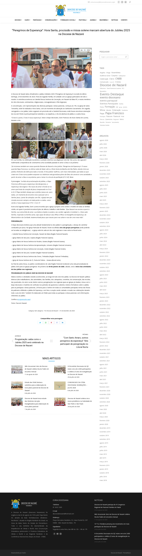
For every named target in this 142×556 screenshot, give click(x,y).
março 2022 (104, 338)
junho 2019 (103, 450)
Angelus (102, 73)
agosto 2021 (104, 364)
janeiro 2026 (104, 166)
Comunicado (104, 82)
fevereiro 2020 (104, 420)
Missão (108, 110)
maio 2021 (103, 376)
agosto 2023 (104, 275)
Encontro (103, 91)
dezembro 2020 (105, 391)
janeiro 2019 (104, 469)
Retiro (122, 119)
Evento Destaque (112, 94)
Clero (111, 78)
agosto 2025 (104, 185)
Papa (102, 113)
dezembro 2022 (105, 305)
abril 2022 (103, 335)
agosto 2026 (104, 140)
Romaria (108, 122)
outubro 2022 (104, 312)
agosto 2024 (104, 230)
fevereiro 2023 (104, 297)
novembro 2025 (105, 174)
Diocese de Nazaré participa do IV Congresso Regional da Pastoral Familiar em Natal (109, 506)
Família (121, 104)
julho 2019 (103, 447)
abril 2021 (103, 379)
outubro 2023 (104, 267)
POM (122, 116)
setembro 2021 (105, 361)
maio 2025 (103, 196)
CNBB (118, 78)
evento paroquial (108, 100)
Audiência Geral (105, 76)
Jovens (125, 107)
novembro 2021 (105, 353)
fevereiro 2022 (104, 342)
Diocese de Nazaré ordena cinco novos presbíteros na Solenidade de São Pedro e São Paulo (80, 401)
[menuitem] (18, 20)
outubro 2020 (104, 398)
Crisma (118, 82)
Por (51, 311)
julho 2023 (103, 279)
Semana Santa (104, 125)
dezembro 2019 (105, 428)
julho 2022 (103, 323)
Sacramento (115, 122)
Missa (102, 110)
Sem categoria (17, 50)
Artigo (108, 73)
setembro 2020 (105, 402)
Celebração (104, 79)
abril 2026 (103, 155)
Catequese (122, 76)
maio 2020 (103, 409)
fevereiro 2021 (104, 387)
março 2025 (104, 204)
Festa (102, 107)
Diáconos (103, 88)
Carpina (114, 75)
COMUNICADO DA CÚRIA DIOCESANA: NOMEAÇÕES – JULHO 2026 (77, 385)
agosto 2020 (104, 406)
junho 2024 (103, 237)
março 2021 (104, 383)
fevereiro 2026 (104, 163)
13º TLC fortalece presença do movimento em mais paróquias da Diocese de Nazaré (111, 525)
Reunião (102, 122)
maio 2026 (103, 151)
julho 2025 (103, 189)
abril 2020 (103, 413)
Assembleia (115, 72)
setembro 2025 (105, 181)
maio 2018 (103, 480)
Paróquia (102, 116)
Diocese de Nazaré (113, 85)
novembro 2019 (105, 432)
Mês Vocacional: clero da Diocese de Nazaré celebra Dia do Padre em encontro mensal (37, 369)
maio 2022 (103, 331)
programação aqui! (24, 299)
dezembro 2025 (105, 170)
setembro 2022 (105, 316)
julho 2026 (103, 144)
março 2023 (104, 293)
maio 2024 (103, 241)
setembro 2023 (105, 271)
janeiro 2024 (104, 256)
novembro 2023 (105, 264)
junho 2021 (103, 372)
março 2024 (104, 249)
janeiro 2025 (104, 211)
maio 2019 (103, 454)
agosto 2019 (104, 443)
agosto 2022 (104, 320)
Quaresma (108, 119)
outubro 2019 (104, 435)
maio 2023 (103, 286)
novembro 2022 (105, 308)
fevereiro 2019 (104, 465)
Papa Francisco (114, 113)
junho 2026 (103, 148)
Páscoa (102, 119)
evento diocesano (110, 97)
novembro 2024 (105, 219)
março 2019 (104, 462)
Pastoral (116, 116)
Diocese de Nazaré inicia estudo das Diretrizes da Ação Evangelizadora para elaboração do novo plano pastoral (37, 402)
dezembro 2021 (105, 349)
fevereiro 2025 (104, 208)
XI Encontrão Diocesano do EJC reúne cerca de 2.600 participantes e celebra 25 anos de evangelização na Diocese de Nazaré (80, 370)
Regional (116, 119)
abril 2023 (103, 290)
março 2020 (104, 417)
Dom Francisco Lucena (114, 88)
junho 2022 (103, 327)
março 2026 (104, 159)
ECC (123, 88)
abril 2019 (103, 458)
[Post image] (17, 369)
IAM (117, 107)
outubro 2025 (104, 178)
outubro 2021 (104, 357)
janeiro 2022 (104, 346)
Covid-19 (112, 82)
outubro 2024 (104, 222)
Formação (110, 106)
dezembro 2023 (105, 260)
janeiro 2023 (104, 301)
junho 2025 (103, 193)
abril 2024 (103, 245)
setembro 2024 (105, 226)
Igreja (120, 107)
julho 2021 (103, 368)
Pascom (109, 116)
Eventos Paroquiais (109, 103)
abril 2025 (103, 200)
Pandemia (125, 110)
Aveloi (24, 553)
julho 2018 (103, 477)
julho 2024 (103, 234)
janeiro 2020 (104, 424)
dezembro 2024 (105, 215)
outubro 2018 (104, 473)
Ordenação (116, 110)
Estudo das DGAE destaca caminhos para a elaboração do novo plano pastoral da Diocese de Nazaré (36, 386)
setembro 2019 (105, 439)
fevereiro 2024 (104, 252)
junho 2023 (103, 282)
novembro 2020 (105, 394)
